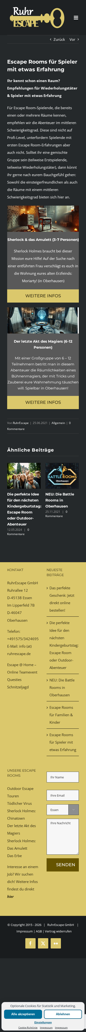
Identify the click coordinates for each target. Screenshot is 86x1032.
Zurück (59, 39)
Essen (27, 597)
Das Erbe (14, 855)
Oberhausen (17, 620)
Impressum (46, 1027)
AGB (39, 931)
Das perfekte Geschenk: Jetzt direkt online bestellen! (61, 599)
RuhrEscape (21, 423)
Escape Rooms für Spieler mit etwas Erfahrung (62, 742)
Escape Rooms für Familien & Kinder (61, 715)
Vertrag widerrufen (58, 931)
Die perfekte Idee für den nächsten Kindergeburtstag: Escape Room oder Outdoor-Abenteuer (62, 645)
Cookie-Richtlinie (28, 1027)
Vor (72, 39)
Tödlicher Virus (19, 803)
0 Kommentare (18, 532)
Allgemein (58, 423)
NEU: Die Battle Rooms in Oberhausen (59, 500)
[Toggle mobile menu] (76, 17)
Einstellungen (43, 1022)
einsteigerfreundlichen (44, 182)
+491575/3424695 (23, 638)
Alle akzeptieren (23, 1014)
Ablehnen (63, 1014)
